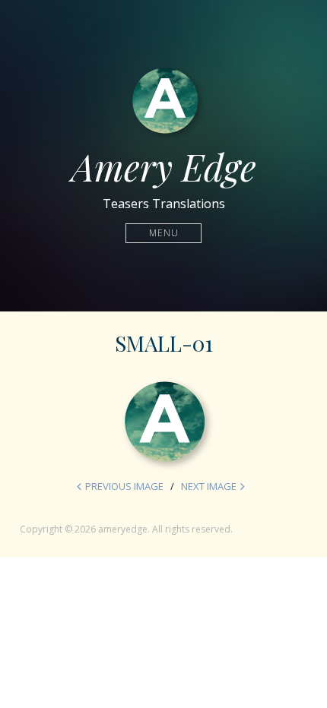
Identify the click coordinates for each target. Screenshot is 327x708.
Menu (164, 232)
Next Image (209, 486)
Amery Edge (163, 166)
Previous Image (124, 486)
